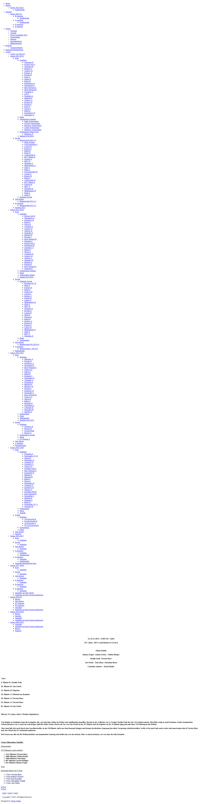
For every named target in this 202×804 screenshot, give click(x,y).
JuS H (26, 94)
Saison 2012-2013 (17, 56)
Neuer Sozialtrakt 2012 (18, 35)
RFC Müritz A (29, 182)
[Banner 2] (3, 787)
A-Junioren (19, 551)
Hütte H (27, 315)
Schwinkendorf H (31, 172)
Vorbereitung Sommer (28, 119)
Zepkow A (28, 321)
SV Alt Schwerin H (31, 525)
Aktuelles (18, 608)
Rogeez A (28, 149)
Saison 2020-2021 (17, 622)
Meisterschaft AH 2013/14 (29, 344)
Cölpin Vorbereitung (31, 128)
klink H (27, 332)
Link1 (4, 793)
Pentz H (27, 107)
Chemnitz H (28, 62)
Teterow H (28, 231)
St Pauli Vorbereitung (32, 123)
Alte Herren (19, 199)
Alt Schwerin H (30, 519)
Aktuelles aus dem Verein (24, 593)
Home (8, 3)
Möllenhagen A (30, 166)
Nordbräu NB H (30, 492)
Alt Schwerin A (30, 523)
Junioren (9, 12)
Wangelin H (28, 189)
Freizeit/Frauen (20, 445)
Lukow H (28, 328)
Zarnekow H (29, 220)
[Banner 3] (3, 789)
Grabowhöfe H (30, 180)
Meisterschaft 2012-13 (28, 140)
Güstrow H (28, 71)
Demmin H (28, 269)
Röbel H (27, 81)
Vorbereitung (24, 340)
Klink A (27, 193)
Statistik (22, 513)
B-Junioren (19, 16)
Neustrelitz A (29, 393)
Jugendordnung (16, 41)
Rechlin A (28, 311)
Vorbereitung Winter (27, 275)
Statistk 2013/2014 (26, 277)
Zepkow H (28, 292)
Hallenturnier (20, 351)
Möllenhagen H (30, 191)
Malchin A (28, 69)
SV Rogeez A (25, 439)
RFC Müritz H (29, 157)
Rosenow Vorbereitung (32, 126)
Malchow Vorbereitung (32, 130)
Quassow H (28, 427)
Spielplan (23, 60)
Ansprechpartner (16, 48)
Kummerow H (29, 113)
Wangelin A (28, 163)
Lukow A (27, 300)
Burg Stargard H (30, 90)
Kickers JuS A (29, 64)
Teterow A (28, 258)
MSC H (27, 161)
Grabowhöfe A (29, 155)
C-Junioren (19, 20)
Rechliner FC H (30, 283)
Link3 (16, 793)
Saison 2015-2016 (17, 448)
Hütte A (27, 170)
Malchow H (28, 387)
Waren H (27, 79)
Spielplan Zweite (26, 197)
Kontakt (9, 46)
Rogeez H (28, 176)
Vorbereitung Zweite (27, 435)
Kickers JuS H (29, 216)
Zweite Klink (29, 431)
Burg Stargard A (30, 88)
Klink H (27, 153)
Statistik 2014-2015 (27, 420)
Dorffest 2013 (20, 208)
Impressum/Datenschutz (14, 50)
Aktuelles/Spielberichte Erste (25, 563)
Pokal (22, 117)
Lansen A (27, 174)
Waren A (27, 109)
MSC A (27, 187)
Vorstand (13, 31)
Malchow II (28, 134)
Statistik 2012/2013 (27, 136)
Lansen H (28, 147)
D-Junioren (19, 24)
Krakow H (28, 102)
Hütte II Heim (29, 142)
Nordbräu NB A (30, 469)
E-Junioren (19, 27)
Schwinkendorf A (30, 144)
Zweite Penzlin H (30, 521)
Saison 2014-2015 (17, 353)
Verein (8, 29)
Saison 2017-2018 (17, 565)
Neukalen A (28, 96)
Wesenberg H (29, 86)
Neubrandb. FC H (31, 456)
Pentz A (27, 77)
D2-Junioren (19, 605)
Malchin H (28, 98)
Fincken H (28, 184)
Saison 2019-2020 (17, 612)
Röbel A (27, 111)
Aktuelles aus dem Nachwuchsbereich (29, 595)
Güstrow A (28, 100)
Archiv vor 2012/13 (17, 54)
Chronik (13, 33)
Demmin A (28, 241)
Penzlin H (28, 75)
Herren (8, 6)
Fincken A (28, 159)
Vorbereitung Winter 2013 (29, 132)
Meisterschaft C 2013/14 (29, 349)
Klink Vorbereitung (31, 121)
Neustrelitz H (29, 366)
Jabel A (27, 168)
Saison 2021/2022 (17, 8)
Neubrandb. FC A (31, 504)
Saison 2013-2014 (17, 210)
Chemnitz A (28, 92)
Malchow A (28, 359)
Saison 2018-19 (16, 597)
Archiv (8, 52)
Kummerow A (29, 83)
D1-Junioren (19, 603)
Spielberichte (20, 10)
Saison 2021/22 (16, 14)
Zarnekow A (29, 248)
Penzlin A (28, 104)
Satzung (13, 39)
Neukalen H (28, 67)
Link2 (10, 793)
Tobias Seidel (16, 801)
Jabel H (27, 195)
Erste (17, 58)
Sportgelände (15, 37)
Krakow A (28, 73)
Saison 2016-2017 (17, 536)
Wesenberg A (29, 115)
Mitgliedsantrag (16, 43)
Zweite (17, 138)
